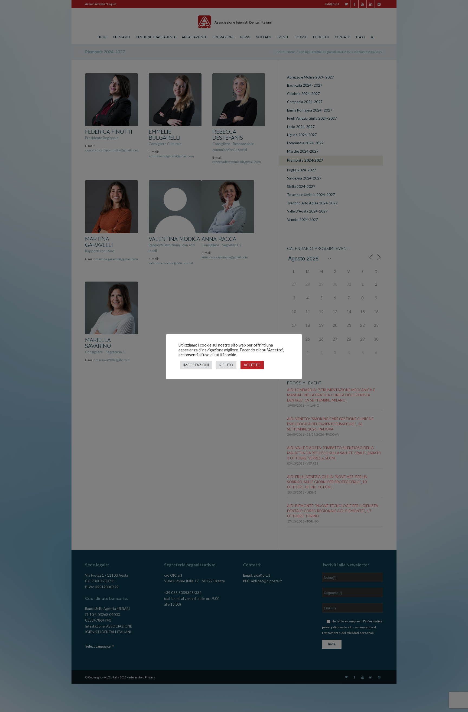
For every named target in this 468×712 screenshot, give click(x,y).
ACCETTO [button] (252, 365)
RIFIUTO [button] (226, 365)
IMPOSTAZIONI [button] (196, 365)
